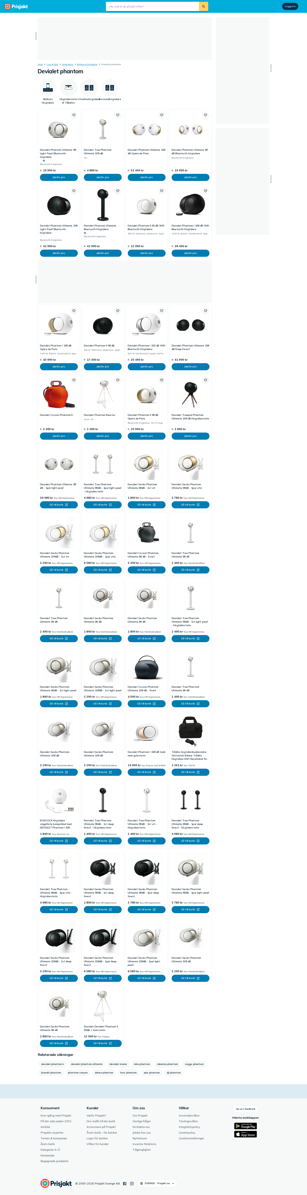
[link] (59, 146)
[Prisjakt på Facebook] (125, 1183)
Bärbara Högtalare (87, 64)
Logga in (290, 6)
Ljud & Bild (52, 64)
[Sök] (203, 6)
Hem (40, 64)
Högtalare (67, 64)
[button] (74, 115)
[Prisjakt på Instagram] (132, 1183)
